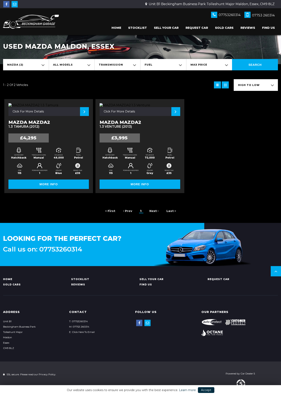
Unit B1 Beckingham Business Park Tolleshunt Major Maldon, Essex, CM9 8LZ (211, 4)
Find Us (268, 28)
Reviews (247, 28)
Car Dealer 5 (247, 373)
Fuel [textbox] (148, 64)
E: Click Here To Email (82, 332)
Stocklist (137, 28)
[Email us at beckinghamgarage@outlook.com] (15, 4)
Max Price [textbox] (198, 64)
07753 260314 (263, 15)
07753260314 (229, 15)
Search (255, 64)
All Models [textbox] (63, 64)
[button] (276, 271)
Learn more (187, 390)
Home (116, 28)
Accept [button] (206, 390)
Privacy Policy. (47, 374)
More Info (48, 184)
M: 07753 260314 (79, 326)
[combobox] (26, 64)
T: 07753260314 (78, 321)
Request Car (197, 28)
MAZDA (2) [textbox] (15, 64)
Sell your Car (166, 28)
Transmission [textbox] (111, 64)
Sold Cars (224, 28)
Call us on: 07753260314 (42, 249)
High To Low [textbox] (249, 85)
